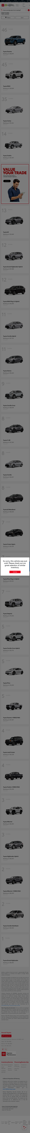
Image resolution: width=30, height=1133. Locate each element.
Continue (15, 572)
